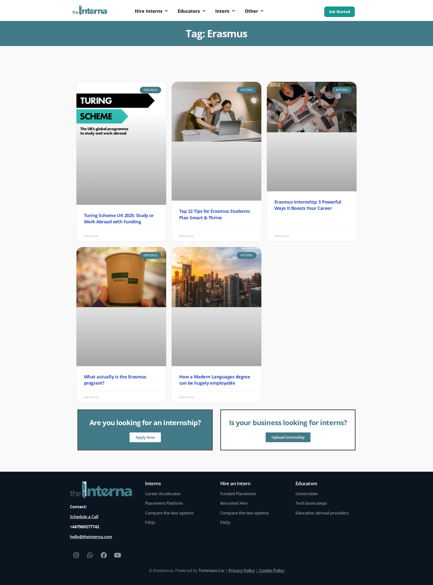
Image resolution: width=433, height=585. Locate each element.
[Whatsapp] (90, 555)
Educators (189, 11)
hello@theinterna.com (91, 536)
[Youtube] (117, 555)
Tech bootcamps (311, 503)
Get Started (339, 11)
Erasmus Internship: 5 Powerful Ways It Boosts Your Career (307, 205)
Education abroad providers (322, 513)
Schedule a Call (84, 516)
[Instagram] (76, 555)
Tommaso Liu (211, 570)
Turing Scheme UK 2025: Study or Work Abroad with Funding (119, 218)
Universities (306, 493)
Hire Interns (148, 11)
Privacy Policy (242, 570)
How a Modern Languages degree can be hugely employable (214, 380)
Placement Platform (164, 503)
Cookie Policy (271, 570)
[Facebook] (103, 555)
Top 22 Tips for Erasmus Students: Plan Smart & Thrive (214, 214)
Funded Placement (238, 493)
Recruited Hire (234, 503)
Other (251, 11)
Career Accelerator (163, 493)
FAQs (150, 522)
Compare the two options (169, 513)
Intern (222, 11)
